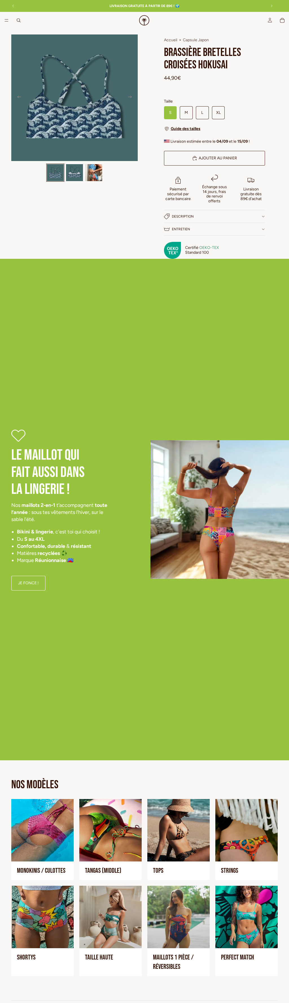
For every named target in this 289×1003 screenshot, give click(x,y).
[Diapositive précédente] (17, 98)
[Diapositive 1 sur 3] (55, 172)
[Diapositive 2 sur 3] (74, 172)
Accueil (170, 40)
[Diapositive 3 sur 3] (93, 172)
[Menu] (6, 20)
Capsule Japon (196, 40)
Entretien (181, 229)
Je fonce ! (28, 583)
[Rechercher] (18, 20)
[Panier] (282, 20)
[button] (214, 129)
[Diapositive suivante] (131, 98)
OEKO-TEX (209, 247)
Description (183, 216)
